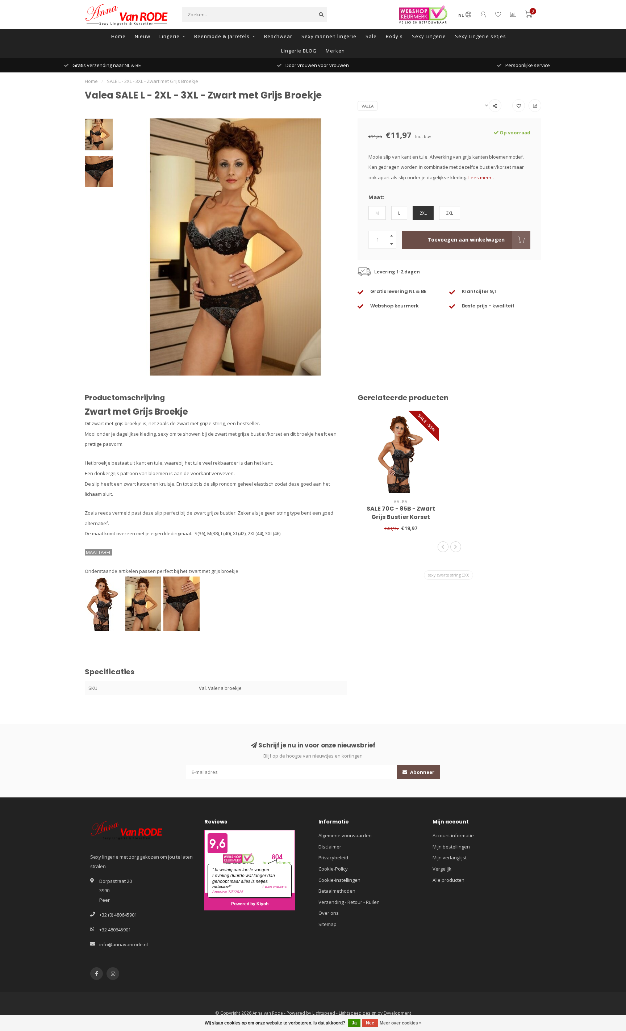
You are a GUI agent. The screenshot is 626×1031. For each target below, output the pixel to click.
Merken (335, 50)
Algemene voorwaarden (345, 835)
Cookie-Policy (333, 869)
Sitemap (327, 924)
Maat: (376, 197)
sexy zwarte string (448, 575)
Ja (354, 1023)
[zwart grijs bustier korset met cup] (105, 603)
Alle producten (448, 880)
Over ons (328, 913)
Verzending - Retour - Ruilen (349, 902)
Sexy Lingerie (429, 36)
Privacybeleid (333, 857)
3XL (449, 213)
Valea (367, 106)
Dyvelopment (397, 1013)
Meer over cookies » (401, 1023)
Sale (371, 36)
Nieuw (142, 36)
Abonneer (421, 772)
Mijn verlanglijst (450, 857)
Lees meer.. (481, 177)
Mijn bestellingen (451, 846)
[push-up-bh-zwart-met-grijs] (144, 603)
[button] (443, 546)
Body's (394, 36)
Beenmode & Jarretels (222, 36)
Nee (370, 1023)
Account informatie (453, 835)
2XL (423, 213)
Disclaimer (329, 846)
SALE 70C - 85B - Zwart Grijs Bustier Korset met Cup (401, 516)
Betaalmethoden (336, 891)
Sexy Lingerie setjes (480, 36)
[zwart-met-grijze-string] (181, 603)
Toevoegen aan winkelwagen (466, 239)
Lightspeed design (357, 1013)
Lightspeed (323, 1013)
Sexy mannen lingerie (328, 36)
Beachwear (278, 36)
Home (118, 36)
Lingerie (169, 36)
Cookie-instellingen (339, 880)
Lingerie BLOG (299, 50)
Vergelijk (442, 869)
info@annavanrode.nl (123, 944)
